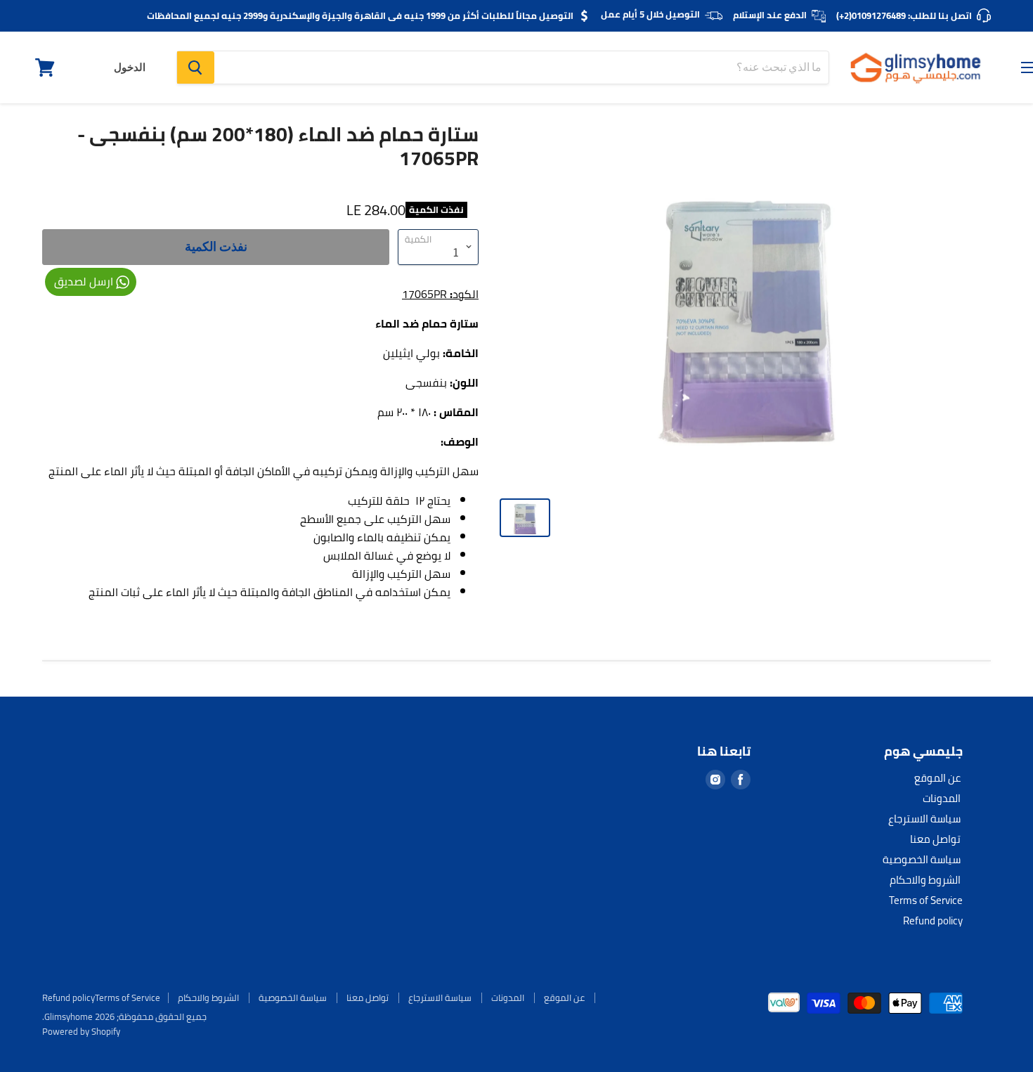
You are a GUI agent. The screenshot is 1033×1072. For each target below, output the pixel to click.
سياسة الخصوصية (922, 859)
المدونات (942, 798)
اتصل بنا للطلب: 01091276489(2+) (904, 15)
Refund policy (933, 920)
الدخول (129, 67)
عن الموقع (937, 778)
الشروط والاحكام (925, 880)
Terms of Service (926, 900)
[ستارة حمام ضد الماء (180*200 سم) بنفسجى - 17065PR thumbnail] (525, 518)
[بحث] (195, 67)
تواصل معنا (935, 839)
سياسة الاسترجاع (924, 818)
